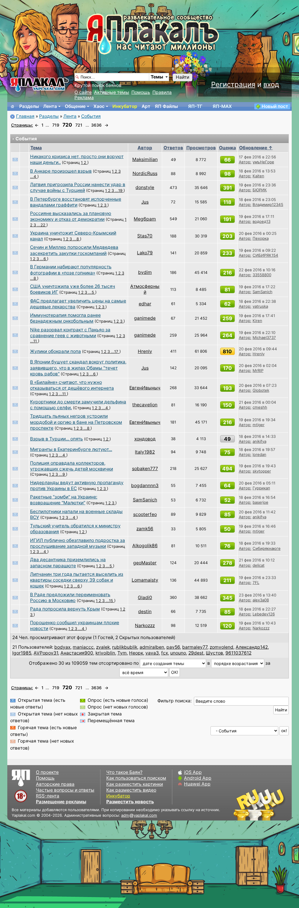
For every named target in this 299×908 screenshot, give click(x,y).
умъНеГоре (263, 162)
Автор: (245, 162)
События (91, 116)
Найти (182, 77)
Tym (122, 653)
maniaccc (83, 647)
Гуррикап (261, 488)
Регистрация (233, 84)
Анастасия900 (76, 653)
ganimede (145, 318)
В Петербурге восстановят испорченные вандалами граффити (75, 202)
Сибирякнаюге (267, 548)
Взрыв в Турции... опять (56, 439)
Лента (50, 106)
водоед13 (261, 221)
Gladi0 (145, 597)
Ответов (173, 148)
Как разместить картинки (134, 784)
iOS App (193, 772)
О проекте (47, 772)
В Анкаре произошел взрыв (61, 171)
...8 (76, 239)
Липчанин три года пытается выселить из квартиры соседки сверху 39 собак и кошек (76, 580)
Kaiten (258, 176)
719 (55, 125)
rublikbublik (124, 647)
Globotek (261, 390)
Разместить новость (130, 801)
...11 (34, 341)
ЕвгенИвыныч (144, 388)
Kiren (257, 320)
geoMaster (145, 563)
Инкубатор (124, 106)
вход (271, 84)
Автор (145, 148)
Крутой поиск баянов (97, 85)
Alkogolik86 (145, 545)
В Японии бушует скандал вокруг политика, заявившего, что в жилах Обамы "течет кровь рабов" (78, 368)
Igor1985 (21, 653)
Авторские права (55, 784)
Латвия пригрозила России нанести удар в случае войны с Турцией (77, 187)
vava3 (152, 653)
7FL (256, 582)
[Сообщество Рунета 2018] (242, 804)
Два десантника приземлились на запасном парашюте (68, 562)
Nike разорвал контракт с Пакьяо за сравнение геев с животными (70, 332)
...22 (41, 225)
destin (145, 611)
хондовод (145, 439)
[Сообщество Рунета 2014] (277, 804)
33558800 (262, 274)
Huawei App (197, 784)
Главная (25, 116)
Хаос (99, 106)
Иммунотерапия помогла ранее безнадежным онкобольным (65, 318)
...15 (110, 600)
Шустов (214, 653)
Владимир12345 (268, 204)
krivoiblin (105, 653)
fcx (164, 653)
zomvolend (221, 647)
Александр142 (252, 647)
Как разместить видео (131, 790)
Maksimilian (145, 159)
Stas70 (144, 236)
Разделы (29, 106)
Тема (36, 148)
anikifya (259, 441)
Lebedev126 (264, 614)
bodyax (62, 647)
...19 (119, 190)
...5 (91, 292)
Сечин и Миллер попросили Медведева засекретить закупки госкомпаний (74, 250)
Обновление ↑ (256, 148)
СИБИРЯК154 (265, 255)
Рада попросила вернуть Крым (65, 609)
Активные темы (111, 92)
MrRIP (258, 370)
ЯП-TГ (195, 106)
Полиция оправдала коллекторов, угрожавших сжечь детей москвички (71, 466)
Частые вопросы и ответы (65, 790)
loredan (259, 454)
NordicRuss (145, 173)
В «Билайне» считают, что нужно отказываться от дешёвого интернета (72, 385)
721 (78, 125)
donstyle (144, 187)
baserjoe (260, 502)
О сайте (83, 92)
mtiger (259, 424)
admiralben (152, 647)
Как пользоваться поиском (136, 778)
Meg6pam (145, 219)
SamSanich (262, 291)
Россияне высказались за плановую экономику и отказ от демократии (70, 216)
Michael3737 (264, 337)
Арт (146, 106)
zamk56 (144, 528)
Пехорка (261, 238)
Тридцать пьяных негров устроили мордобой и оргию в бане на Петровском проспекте (76, 422)
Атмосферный (144, 289)
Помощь (140, 92)
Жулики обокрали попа (55, 351)
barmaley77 (194, 647)
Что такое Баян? (124, 772)
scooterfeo (145, 514)
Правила (162, 92)
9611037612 (238, 653)
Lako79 (145, 253)
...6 (43, 258)
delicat (259, 565)
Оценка (227, 148)
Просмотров (201, 148)
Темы (157, 77)
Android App (197, 778)
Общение (75, 106)
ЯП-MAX (222, 106)
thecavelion (144, 404)
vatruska (260, 306)
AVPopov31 (46, 653)
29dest (196, 653)
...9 (62, 474)
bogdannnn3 (145, 485)
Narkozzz (145, 625)
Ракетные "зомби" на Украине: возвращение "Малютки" (63, 499)
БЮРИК (260, 190)
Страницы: (22, 125)
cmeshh (260, 407)
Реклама (84, 97)
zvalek (103, 647)
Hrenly (145, 351)
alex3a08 (261, 600)
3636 (96, 125)
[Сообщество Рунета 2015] (259, 804)
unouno (178, 653)
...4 (33, 176)
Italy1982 (145, 452)
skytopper (262, 471)
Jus (145, 202)
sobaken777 (145, 468)
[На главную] (12, 106)
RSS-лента (47, 796)
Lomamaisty (145, 580)
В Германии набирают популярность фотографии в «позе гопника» (71, 269)
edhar (145, 304)
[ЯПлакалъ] (39, 84)
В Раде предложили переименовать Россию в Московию (70, 597)
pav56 (173, 647)
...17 (115, 351)
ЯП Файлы (166, 106)
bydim (145, 272)
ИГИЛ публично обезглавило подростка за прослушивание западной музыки (77, 543)
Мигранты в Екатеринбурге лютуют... (71, 449)
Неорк (136, 653)
